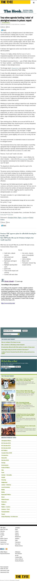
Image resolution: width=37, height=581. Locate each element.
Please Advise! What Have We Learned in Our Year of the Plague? (25, 391)
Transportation (5, 511)
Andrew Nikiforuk (19, 559)
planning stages (24, 159)
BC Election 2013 (6, 443)
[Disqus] (18, 302)
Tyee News (17, 544)
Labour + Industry (6, 484)
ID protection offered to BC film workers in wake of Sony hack (18, 347)
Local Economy (5, 487)
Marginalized (15, 68)
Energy (3, 462)
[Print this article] (8, 27)
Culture (16, 531)
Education (4, 458)
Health (3, 477)
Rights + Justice (22, 217)
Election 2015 (5, 460)
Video (16, 540)
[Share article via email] (2, 27)
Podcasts (4, 502)
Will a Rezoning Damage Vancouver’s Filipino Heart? (23, 403)
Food (2, 472)
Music (3, 497)
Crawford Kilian (18, 557)
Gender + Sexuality (6, 475)
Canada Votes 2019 (6, 453)
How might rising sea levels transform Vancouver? (15, 349)
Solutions (17, 538)
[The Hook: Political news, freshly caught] (18, 9)
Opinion (17, 533)
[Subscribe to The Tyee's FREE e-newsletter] (5, 549)
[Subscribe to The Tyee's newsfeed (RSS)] (6, 549)
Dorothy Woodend (19, 560)
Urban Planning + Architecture (9, 516)
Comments (22, 24)
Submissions (3, 542)
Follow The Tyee (4, 568)
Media (3, 489)
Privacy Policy (3, 540)
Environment (4, 465)
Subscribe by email (4, 570)
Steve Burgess (18, 553)
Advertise (2, 531)
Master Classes (4, 538)
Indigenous (4, 482)
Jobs (1, 536)
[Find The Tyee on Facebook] (1, 549)
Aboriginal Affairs (12, 217)
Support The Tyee (4, 544)
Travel (3, 514)
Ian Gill (16, 555)
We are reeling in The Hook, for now (10, 342)
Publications (18, 542)
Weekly (9, 368)
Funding (2, 534)
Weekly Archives (19, 545)
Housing (3, 480)
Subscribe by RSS (4, 572)
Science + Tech (5, 509)
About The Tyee (4, 529)
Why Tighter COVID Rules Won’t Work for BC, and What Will (24, 379)
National (17, 534)
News (16, 529)
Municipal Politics (6, 494)
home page (3, 214)
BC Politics (4, 450)
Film (2, 470)
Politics (3, 504)
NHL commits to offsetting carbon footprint (12, 344)
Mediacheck (18, 536)
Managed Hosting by (9, 580)
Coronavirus (4, 455)
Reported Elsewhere (5, 553)
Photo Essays (5, 499)
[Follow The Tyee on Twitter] (3, 549)
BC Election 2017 (6, 445)
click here (10, 214)
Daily (3, 368)
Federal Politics (5, 467)
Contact (2, 533)
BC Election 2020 (6, 448)
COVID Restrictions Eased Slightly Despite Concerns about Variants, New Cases (25, 416)
